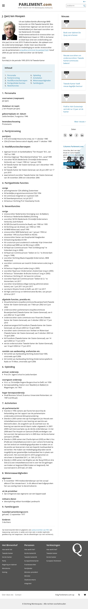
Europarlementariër (31, 561)
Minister (27, 576)
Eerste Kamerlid (30, 553)
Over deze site (7, 595)
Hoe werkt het (7, 549)
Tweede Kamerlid (30, 557)
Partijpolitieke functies (16, 83)
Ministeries (6, 568)
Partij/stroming (13, 78)
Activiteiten (37, 78)
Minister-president (31, 572)
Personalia (11, 75)
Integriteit (27, 583)
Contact (18, 595)
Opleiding (37, 75)
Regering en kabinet (9, 565)
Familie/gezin (38, 83)
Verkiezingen (53, 545)
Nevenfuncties (13, 86)
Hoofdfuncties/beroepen (17, 80)
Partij (4, 561)
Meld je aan (69, 164)
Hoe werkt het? (29, 549)
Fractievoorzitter (30, 565)
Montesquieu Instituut (43, 8)
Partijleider (28, 568)
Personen (29, 545)
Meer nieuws (79, 121)
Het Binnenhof (9, 545)
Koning (4, 572)
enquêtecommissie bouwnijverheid (34, 50)
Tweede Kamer (7, 553)
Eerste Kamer (7, 557)
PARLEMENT (35, 4)
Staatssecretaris (30, 580)
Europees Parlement (53, 561)
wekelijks (71, 155)
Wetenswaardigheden (42, 80)
